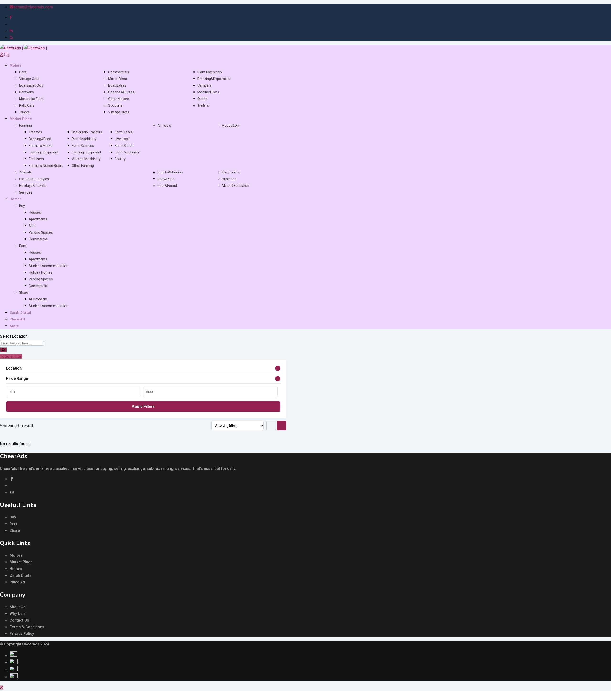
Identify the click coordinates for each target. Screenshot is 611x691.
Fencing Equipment (86, 152)
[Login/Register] (1, 54)
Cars (22, 72)
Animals (25, 172)
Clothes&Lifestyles (34, 179)
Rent (22, 246)
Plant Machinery (209, 72)
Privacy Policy (22, 633)
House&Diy (230, 125)
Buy (22, 206)
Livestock (122, 139)
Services (25, 192)
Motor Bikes (117, 79)
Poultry (120, 159)
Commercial (38, 239)
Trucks (24, 112)
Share (23, 292)
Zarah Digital (20, 312)
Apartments (38, 219)
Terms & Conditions (27, 627)
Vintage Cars (29, 79)
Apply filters (143, 406)
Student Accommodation (48, 266)
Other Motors (118, 99)
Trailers (203, 105)
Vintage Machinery (86, 159)
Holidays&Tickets (32, 185)
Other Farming (83, 165)
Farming (25, 125)
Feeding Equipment (43, 152)
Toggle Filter (11, 356)
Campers (204, 85)
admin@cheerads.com (33, 7)
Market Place (21, 119)
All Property (38, 299)
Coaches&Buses (121, 92)
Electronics (230, 172)
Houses (35, 212)
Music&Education (235, 185)
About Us (18, 607)
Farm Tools (123, 132)
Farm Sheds (124, 145)
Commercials (118, 72)
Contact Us (19, 620)
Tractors (35, 132)
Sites (33, 226)
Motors (15, 65)
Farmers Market (41, 145)
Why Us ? (18, 613)
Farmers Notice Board (46, 165)
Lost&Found (167, 185)
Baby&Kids (166, 179)
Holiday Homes (41, 272)
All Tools (164, 125)
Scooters (115, 105)
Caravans (26, 92)
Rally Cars (27, 105)
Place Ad (17, 319)
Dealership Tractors (87, 132)
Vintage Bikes (118, 112)
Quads (202, 99)
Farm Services (83, 145)
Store (14, 326)
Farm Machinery (127, 152)
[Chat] (6, 54)
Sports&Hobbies (170, 172)
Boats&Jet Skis (31, 85)
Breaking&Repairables (214, 79)
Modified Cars (208, 92)
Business (229, 179)
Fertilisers (36, 159)
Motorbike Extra (31, 99)
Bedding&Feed (40, 139)
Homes (15, 199)
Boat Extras (117, 85)
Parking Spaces (41, 232)
